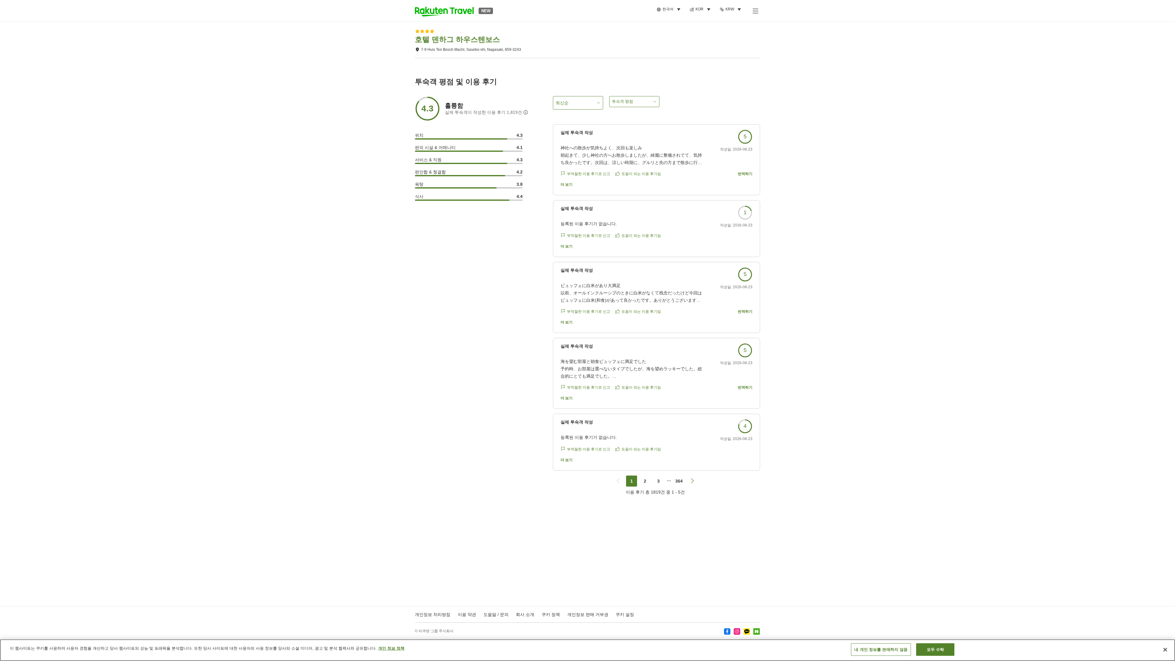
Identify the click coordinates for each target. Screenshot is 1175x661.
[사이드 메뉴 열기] (755, 11)
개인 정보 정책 (391, 648)
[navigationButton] (618, 481)
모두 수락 (935, 649)
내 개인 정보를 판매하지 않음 (881, 649)
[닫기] (1165, 649)
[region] (587, 650)
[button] (444, 11)
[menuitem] (669, 9)
